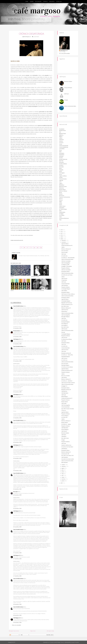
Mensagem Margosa (65, 316)
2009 (62, 237)
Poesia (60, 203)
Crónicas (45, 1)
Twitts (60, 219)
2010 (62, 235)
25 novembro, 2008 (17, 328)
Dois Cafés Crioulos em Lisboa (67, 408)
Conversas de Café (65, 453)
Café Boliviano (64, 448)
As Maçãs (66, 100)
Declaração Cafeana (35, 276)
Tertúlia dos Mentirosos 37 (66, 398)
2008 (62, 238)
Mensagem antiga (50, 630)
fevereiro (64, 479)
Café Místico (63, 436)
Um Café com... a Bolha (66, 424)
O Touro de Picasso (68, 87)
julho (63, 470)
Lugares (60, 183)
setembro (64, 466)
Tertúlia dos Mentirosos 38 (66, 370)
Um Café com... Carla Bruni (66, 380)
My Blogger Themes (60, 642)
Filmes (60, 168)
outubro (63, 464)
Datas (60, 151)
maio (63, 473)
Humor (60, 174)
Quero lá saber (64, 252)
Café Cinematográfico (65, 262)
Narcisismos (61, 195)
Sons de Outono (64, 250)
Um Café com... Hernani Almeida (67, 257)
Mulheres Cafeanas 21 (66, 420)
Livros (60, 182)
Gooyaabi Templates (75, 642)
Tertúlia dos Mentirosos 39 (66, 304)
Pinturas (61, 200)
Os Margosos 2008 (65, 264)
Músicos (60, 194)
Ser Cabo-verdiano (63, 209)
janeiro (63, 480)
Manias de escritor (63, 186)
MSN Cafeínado (64, 462)
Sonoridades (61, 215)
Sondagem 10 (64, 386)
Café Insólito (63, 403)
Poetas (60, 204)
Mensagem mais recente (14, 630)
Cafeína (31, 1)
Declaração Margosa (65, 321)
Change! (63, 439)
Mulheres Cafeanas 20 (66, 452)
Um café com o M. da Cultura (67, 446)
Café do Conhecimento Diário (70, 106)
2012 (62, 231)
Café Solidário (64, 290)
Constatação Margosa (65, 288)
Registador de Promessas (66, 302)
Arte (60, 132)
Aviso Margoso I (64, 325)
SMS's (60, 210)
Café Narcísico (64, 391)
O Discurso (63, 410)
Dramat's (61, 157)
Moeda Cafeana (62, 189)
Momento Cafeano (65, 433)
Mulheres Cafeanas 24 (66, 249)
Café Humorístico (64, 349)
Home (26, 1)
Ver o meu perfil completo (64, 53)
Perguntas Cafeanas (65, 268)
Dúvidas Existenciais (63, 159)
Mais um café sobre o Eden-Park (37, 290)
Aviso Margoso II (64, 323)
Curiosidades (62, 148)
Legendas (61, 180)
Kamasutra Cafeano (68, 81)
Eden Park (61, 160)
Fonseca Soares (16, 330)
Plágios (60, 201)
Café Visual (66, 93)
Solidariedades (62, 212)
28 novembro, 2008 (17, 604)
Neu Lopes (15, 491)
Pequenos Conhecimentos (64, 197)
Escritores (61, 165)
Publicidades (61, 207)
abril (63, 475)
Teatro (60, 216)
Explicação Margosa (65, 365)
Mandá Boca (61, 185)
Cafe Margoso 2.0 (27, 36)
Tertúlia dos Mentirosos (64, 218)
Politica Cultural (62, 206)
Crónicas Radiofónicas (63, 147)
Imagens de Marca (63, 175)
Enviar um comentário (16, 625)
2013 (62, 229)
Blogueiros (61, 135)
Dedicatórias (61, 154)
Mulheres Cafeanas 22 (66, 379)
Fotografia (61, 169)
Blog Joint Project (62, 133)
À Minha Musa (64, 311)
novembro (64, 242)
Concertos (61, 142)
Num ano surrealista (65, 375)
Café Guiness (64, 431)
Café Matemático (64, 393)
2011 (62, 233)
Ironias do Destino (63, 178)
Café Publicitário (64, 285)
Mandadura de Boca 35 (66, 389)
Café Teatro (63, 341)
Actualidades (61, 129)
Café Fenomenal (64, 309)
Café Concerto (64, 278)
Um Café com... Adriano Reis (67, 354)
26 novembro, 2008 (17, 442)
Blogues (60, 136)
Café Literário (64, 377)
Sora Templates (51, 642)
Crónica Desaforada (31, 33)
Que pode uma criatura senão (67, 459)
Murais (60, 192)
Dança (60, 150)
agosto (63, 468)
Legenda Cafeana (64, 243)
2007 (62, 483)
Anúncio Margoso (64, 415)
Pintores (61, 198)
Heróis (60, 171)
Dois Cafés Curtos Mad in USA (67, 455)
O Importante (64, 280)
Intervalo (63, 332)
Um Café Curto (64, 255)
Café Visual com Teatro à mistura (68, 382)
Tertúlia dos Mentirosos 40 (66, 245)
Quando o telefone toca (66, 445)
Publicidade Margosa (65, 356)
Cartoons (61, 141)
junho (63, 471)
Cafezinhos (61, 139)
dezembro (64, 240)
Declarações (38, 1)
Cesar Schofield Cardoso (18, 306)
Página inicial (32, 630)
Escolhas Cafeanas (63, 163)
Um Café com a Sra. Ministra (67, 367)
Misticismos (61, 188)
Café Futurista (64, 337)
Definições (61, 156)
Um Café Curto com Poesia (66, 275)
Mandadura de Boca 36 (66, 353)
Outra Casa (59, 1)
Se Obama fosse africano (66, 339)
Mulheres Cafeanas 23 (66, 308)
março (63, 477)
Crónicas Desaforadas (63, 145)
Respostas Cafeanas (65, 335)
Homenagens (62, 172)
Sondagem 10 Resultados (66, 266)
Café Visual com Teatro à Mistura (68, 294)
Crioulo (60, 144)
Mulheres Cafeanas (63, 191)
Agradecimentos (62, 130)
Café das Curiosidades (66, 261)
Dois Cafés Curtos (65, 306)
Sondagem (61, 213)
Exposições (61, 166)
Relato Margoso (64, 396)
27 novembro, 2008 (17, 552)
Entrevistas (61, 162)
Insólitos (61, 177)
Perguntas (51, 1)
